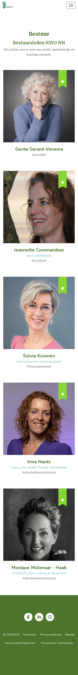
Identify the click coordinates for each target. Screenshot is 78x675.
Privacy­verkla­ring (50, 635)
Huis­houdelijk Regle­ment (20, 643)
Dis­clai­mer (29, 635)
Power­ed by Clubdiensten (57, 643)
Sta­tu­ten (70, 635)
